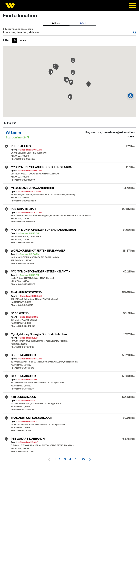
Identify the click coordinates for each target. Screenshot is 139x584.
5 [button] (75, 459)
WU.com (13, 133)
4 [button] (70, 459)
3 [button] (65, 459)
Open (23, 40)
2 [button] (60, 459)
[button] (89, 459)
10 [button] (83, 459)
